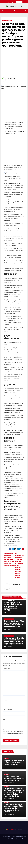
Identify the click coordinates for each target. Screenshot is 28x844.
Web (4, 719)
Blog (16, 841)
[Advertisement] (14, 63)
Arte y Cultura (11, 838)
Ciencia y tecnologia (6, 20)
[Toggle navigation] (14, 11)
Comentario (6, 668)
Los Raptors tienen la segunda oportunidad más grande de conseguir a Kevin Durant (13, 808)
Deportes (12, 841)
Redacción (8, 612)
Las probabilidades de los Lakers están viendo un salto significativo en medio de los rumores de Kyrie (14, 792)
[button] (25, 10)
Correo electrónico (8, 709)
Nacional (6, 758)
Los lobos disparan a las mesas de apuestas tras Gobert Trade (13, 778)
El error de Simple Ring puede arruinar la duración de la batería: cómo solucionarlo (14, 624)
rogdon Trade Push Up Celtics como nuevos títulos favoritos (14, 762)
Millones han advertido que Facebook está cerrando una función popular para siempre (14, 641)
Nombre (5, 700)
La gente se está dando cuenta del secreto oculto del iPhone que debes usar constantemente (9, 559)
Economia (5, 838)
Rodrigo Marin (9, 767)
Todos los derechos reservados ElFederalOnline (12, 836)
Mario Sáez (12, 78)
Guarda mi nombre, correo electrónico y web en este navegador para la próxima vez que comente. (13, 733)
